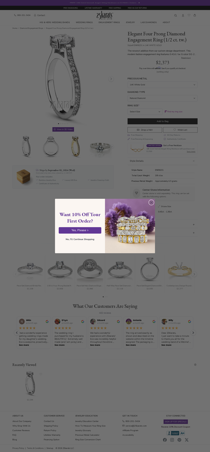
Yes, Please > (80, 230)
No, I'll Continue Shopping (80, 239)
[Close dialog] (151, 202)
